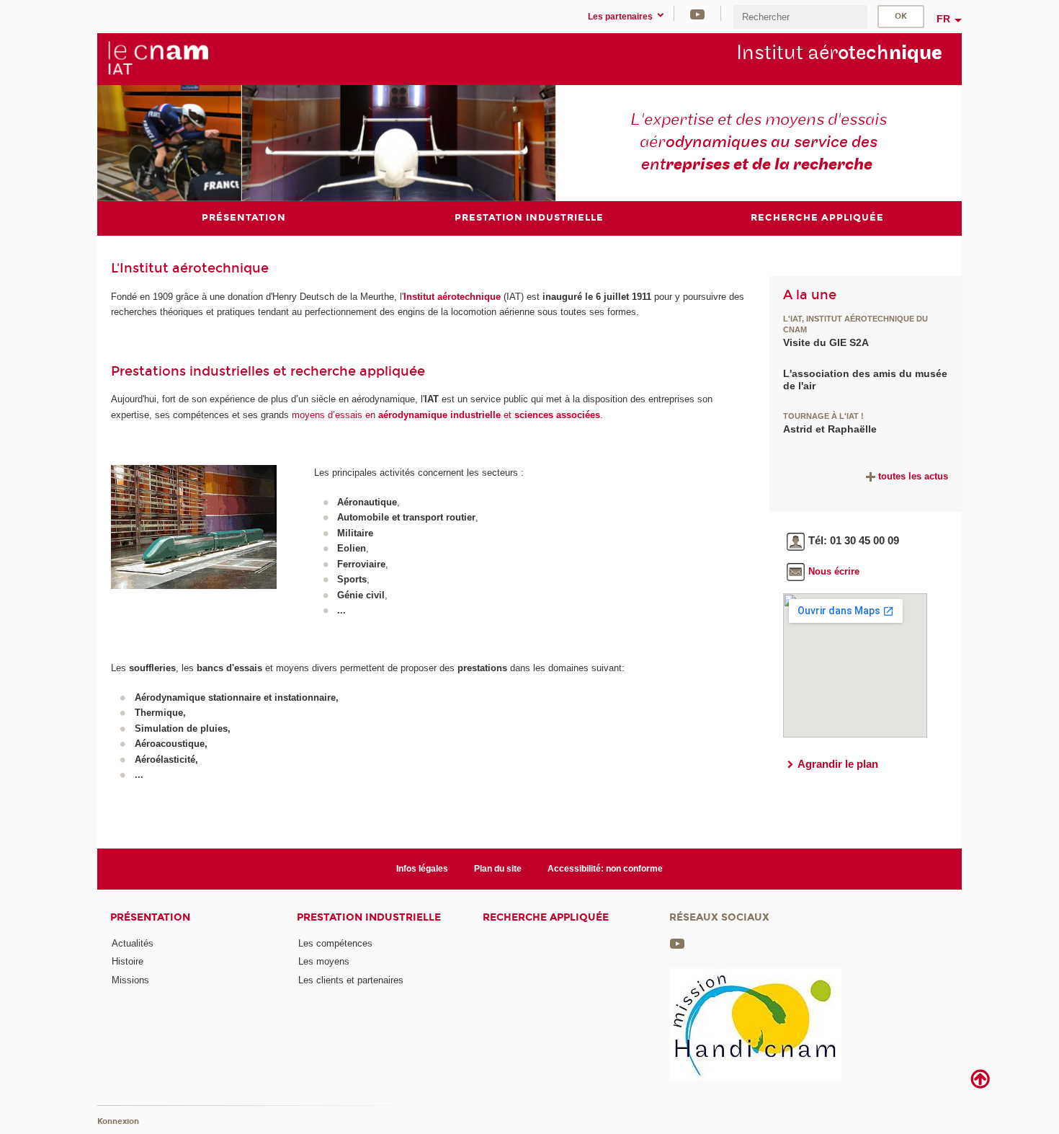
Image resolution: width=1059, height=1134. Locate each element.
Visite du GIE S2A (826, 342)
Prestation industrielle (369, 917)
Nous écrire (833, 571)
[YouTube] (697, 13)
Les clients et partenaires (350, 980)
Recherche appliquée (546, 917)
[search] (800, 17)
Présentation (150, 917)
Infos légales (422, 869)
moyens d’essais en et (446, 414)
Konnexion (118, 1121)
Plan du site (498, 869)
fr (943, 19)
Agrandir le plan (837, 764)
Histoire (127, 961)
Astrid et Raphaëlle (830, 429)
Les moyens (323, 961)
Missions (130, 980)
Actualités (132, 943)
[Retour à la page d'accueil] (157, 58)
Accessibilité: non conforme (605, 869)
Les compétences (335, 943)
